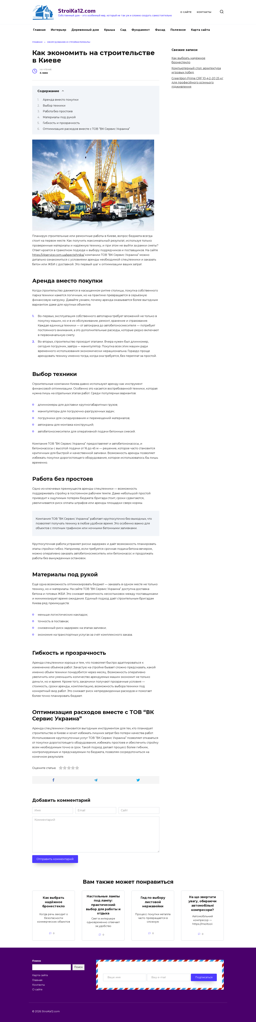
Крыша (109, 29)
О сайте (186, 12)
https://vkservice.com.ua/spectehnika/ (58, 255)
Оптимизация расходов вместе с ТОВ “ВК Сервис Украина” (86, 129)
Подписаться (203, 977)
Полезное (178, 29)
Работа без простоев (58, 111)
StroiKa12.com (77, 10)
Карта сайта (200, 29)
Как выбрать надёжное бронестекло (53, 902)
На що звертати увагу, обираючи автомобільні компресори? (202, 903)
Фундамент (140, 29)
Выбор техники (54, 105)
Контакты (204, 12)
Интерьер (58, 29)
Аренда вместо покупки (61, 99)
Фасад (160, 29)
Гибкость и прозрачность (61, 123)
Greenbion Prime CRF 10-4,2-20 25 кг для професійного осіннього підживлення (197, 82)
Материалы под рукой (59, 117)
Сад (123, 29)
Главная (39, 29)
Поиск (36, 960)
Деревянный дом (85, 29)
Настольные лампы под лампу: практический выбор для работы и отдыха (103, 904)
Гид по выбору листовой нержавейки (153, 902)
